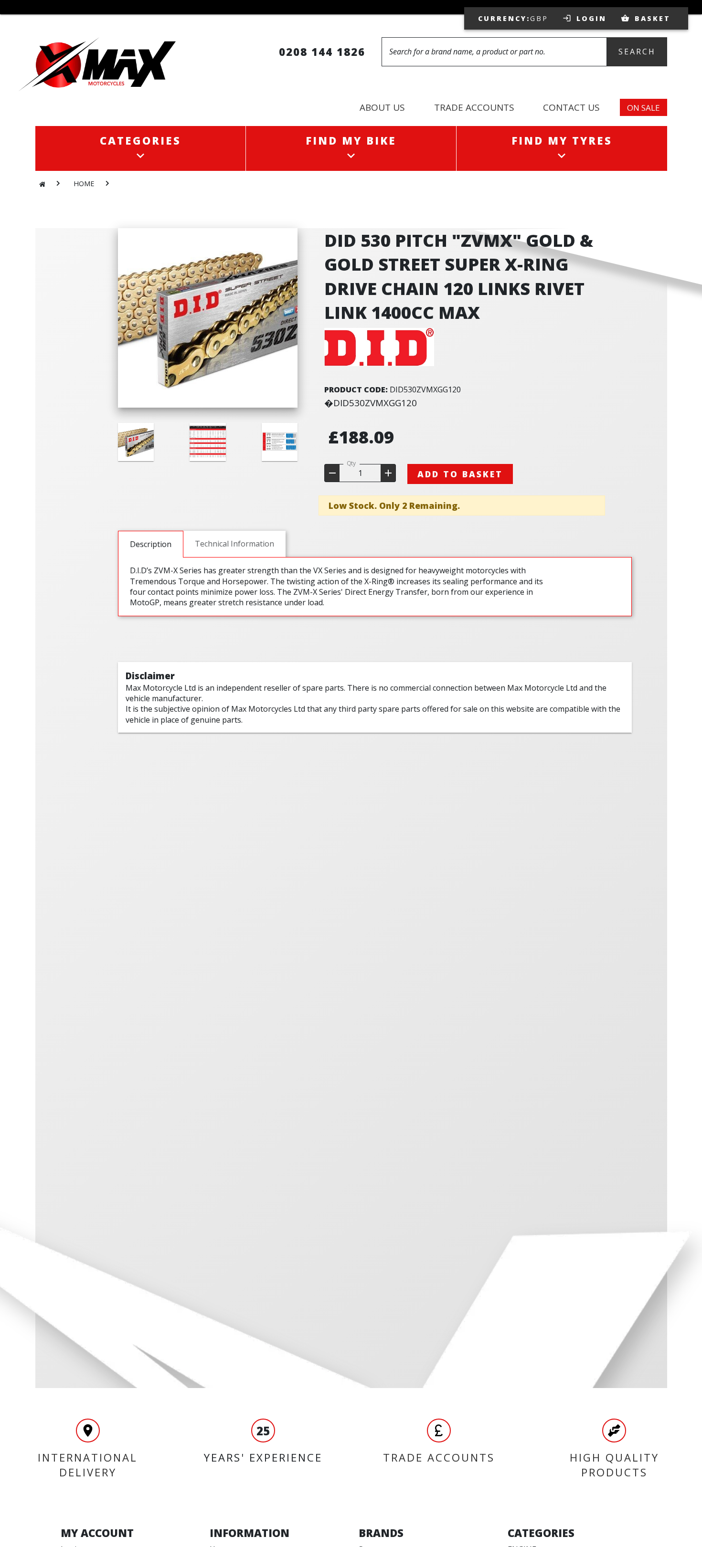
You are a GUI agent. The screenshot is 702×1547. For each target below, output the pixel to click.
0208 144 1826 (322, 51)
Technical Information (234, 543)
